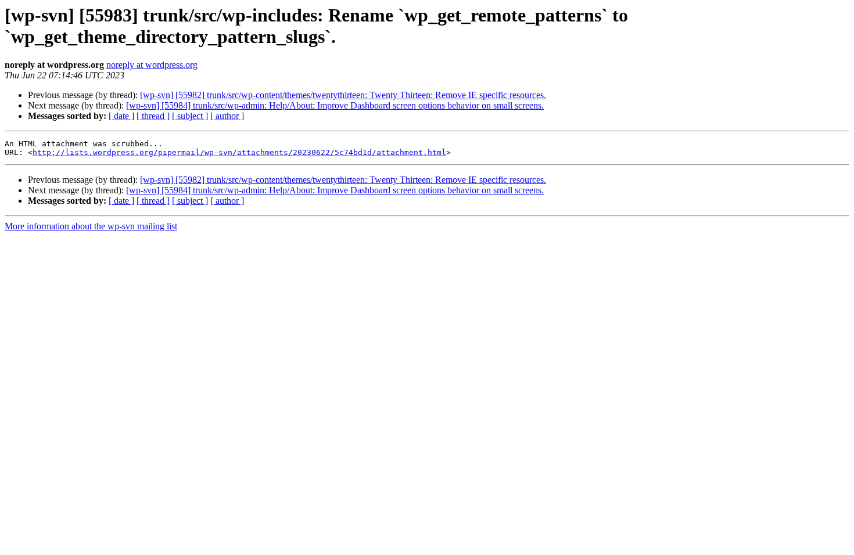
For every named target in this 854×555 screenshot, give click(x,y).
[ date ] (121, 116)
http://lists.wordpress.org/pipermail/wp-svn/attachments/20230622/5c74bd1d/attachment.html (239, 152)
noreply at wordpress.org (152, 65)
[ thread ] (153, 116)
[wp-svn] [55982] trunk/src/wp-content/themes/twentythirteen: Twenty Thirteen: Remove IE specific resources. (343, 95)
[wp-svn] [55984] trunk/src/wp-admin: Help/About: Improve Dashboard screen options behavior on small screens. (335, 105)
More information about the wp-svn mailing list (91, 226)
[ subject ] (190, 116)
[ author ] (227, 116)
